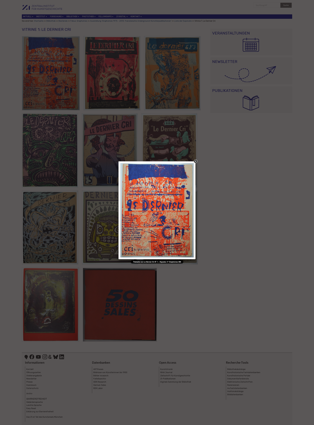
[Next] (179, 210)
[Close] (195, 161)
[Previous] (135, 210)
